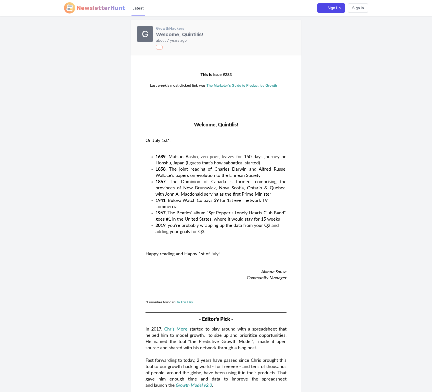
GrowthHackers (170, 28)
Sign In (358, 8)
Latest (138, 8)
